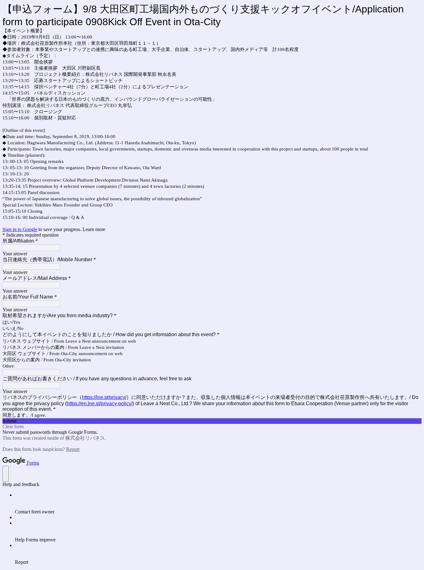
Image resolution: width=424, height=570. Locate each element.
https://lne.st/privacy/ (104, 397)
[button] (212, 421)
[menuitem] (218, 503)
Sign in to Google (19, 229)
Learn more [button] (94, 229)
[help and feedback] (5, 474)
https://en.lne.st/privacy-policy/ (100, 403)
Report (72, 449)
